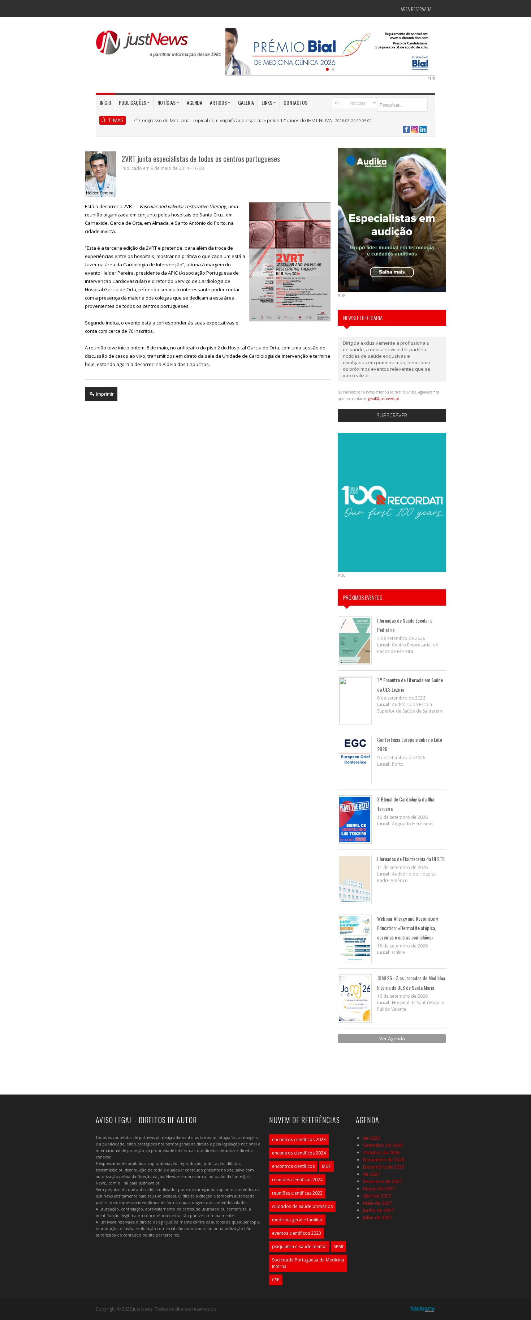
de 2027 (371, 1174)
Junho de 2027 (378, 1210)
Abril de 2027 (377, 1195)
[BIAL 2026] (330, 51)
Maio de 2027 (377, 1203)
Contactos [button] (295, 102)
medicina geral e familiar (297, 1220)
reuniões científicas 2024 (297, 1180)
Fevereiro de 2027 (382, 1181)
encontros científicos (293, 1166)
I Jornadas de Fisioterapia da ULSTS (411, 859)
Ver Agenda (392, 1038)
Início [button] (105, 102)
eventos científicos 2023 (296, 1233)
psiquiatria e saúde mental (299, 1246)
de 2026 (371, 1138)
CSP (276, 1280)
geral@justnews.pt (383, 398)
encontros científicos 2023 (299, 1139)
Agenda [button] (194, 102)
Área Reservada (416, 9)
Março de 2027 (379, 1188)
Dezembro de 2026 (383, 1167)
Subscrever (392, 415)
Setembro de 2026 (383, 1145)
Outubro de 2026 (381, 1152)
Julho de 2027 (377, 1217)
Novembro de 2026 (383, 1159)
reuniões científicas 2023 (297, 1193)
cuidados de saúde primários (302, 1206)
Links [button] (267, 102)
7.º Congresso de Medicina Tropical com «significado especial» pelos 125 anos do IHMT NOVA (232, 120)
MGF (326, 1166)
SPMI (338, 1246)
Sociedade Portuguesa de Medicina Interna (308, 1263)
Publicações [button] (132, 102)
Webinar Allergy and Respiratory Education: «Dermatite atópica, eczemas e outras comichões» (407, 928)
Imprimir (104, 394)
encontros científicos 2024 (299, 1153)
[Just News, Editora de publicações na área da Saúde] (159, 46)
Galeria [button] (246, 102)
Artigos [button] (218, 102)
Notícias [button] (166, 102)
